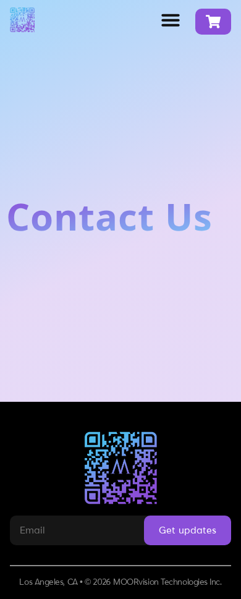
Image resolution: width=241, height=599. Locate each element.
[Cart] (213, 22)
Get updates (187, 530)
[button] (170, 20)
